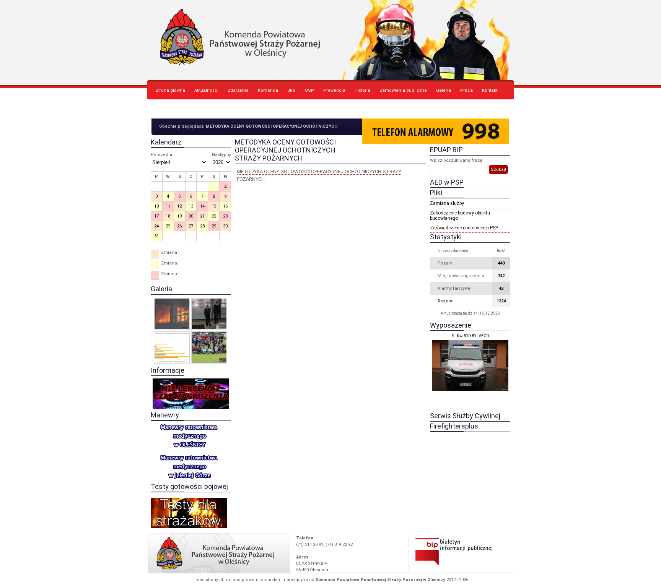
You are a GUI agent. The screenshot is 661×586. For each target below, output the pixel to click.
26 (179, 226)
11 (168, 206)
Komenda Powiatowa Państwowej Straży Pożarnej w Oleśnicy (330, 40)
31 (156, 236)
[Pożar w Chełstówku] (172, 314)
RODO (161, 109)
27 (191, 226)
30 (225, 226)
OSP (309, 90)
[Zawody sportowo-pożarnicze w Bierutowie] (209, 347)
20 (191, 216)
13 (191, 206)
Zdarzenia (238, 90)
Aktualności (206, 90)
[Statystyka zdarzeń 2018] (172, 347)
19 (179, 216)
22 (214, 216)
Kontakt (489, 90)
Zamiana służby (447, 203)
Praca (466, 90)
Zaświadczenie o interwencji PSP (464, 228)
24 (156, 226)
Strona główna (170, 90)
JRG (291, 90)
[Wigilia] (209, 314)
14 (202, 206)
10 (156, 206)
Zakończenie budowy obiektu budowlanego (460, 215)
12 (179, 206)
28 (202, 226)
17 (156, 216)
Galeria (443, 90)
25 (168, 226)
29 (214, 226)
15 (214, 206)
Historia (362, 90)
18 (168, 216)
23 (225, 216)
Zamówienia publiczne (403, 90)
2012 (451, 579)
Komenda (268, 90)
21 (202, 216)
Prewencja (334, 90)
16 (225, 206)
